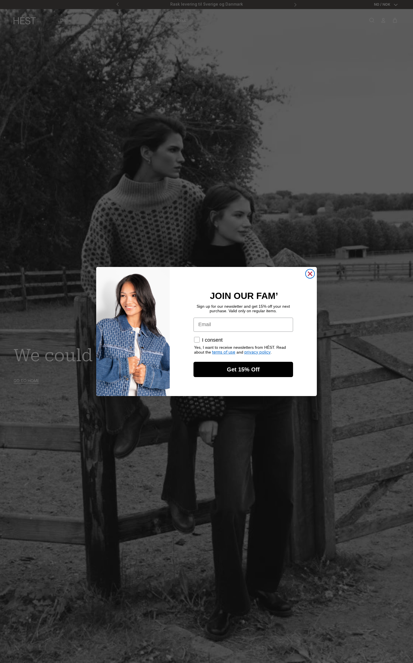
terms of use (223, 352)
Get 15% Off (243, 369)
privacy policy (257, 352)
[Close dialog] (310, 273)
